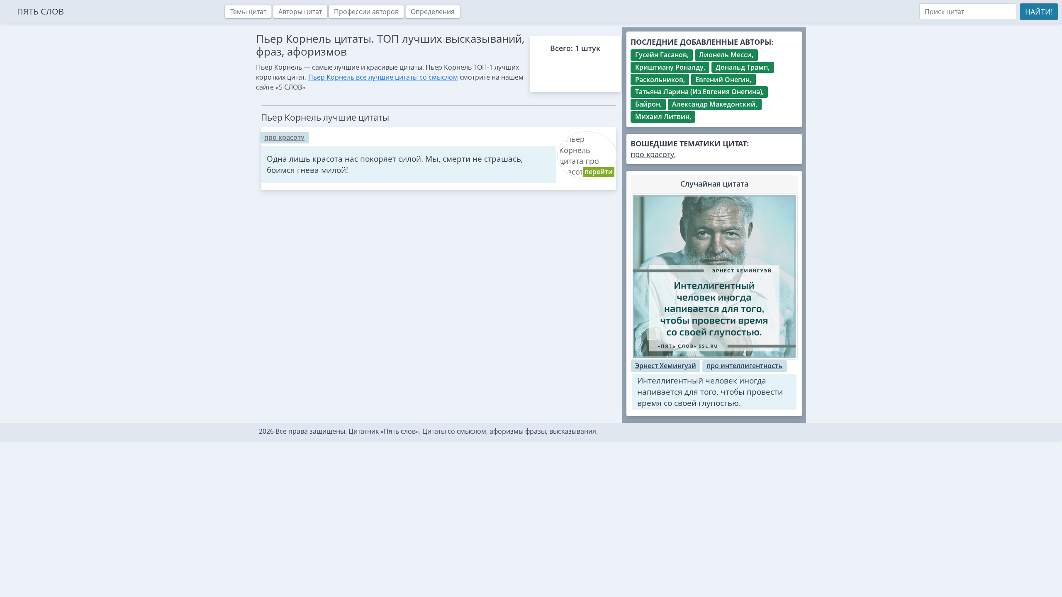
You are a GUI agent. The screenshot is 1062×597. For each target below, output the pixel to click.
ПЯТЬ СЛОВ (40, 11)
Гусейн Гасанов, (662, 54)
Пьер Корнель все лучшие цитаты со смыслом (383, 77)
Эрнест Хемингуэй (665, 365)
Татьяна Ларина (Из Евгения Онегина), (699, 91)
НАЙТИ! (1039, 12)
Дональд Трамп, (743, 67)
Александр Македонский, (714, 104)
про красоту (284, 137)
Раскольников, (660, 79)
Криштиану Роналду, (670, 67)
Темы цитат (248, 11)
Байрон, (648, 104)
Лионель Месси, (726, 54)
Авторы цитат (300, 11)
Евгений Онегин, (723, 79)
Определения (433, 11)
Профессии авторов (366, 11)
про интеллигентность (744, 365)
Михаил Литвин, (663, 116)
